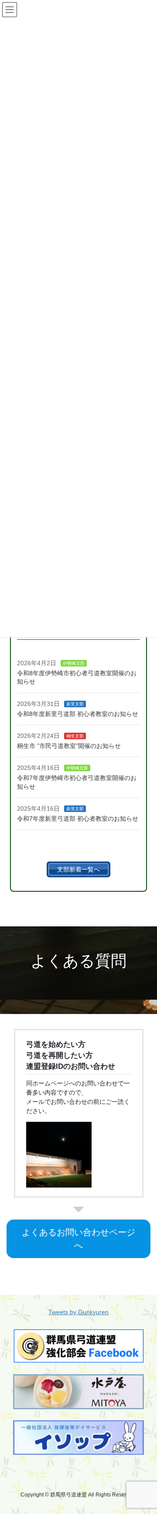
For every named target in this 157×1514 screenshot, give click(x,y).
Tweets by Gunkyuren (78, 1311)
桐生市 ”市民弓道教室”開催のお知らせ (69, 745)
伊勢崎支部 (74, 663)
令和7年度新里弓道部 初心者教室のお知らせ (77, 818)
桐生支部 (75, 736)
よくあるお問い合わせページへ (78, 1238)
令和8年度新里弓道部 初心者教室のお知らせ (77, 713)
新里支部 (75, 704)
